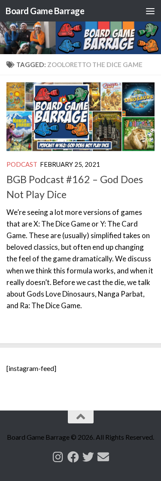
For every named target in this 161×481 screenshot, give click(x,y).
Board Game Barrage (45, 11)
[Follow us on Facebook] (73, 457)
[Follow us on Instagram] (58, 457)
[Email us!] (103, 457)
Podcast (21, 164)
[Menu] (150, 10)
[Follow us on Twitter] (88, 457)
